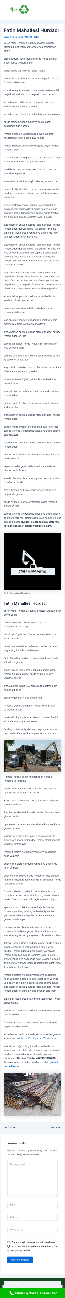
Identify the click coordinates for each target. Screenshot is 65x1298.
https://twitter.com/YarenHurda (38, 1038)
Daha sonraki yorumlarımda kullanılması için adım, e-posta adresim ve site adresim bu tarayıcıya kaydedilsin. (32, 1246)
